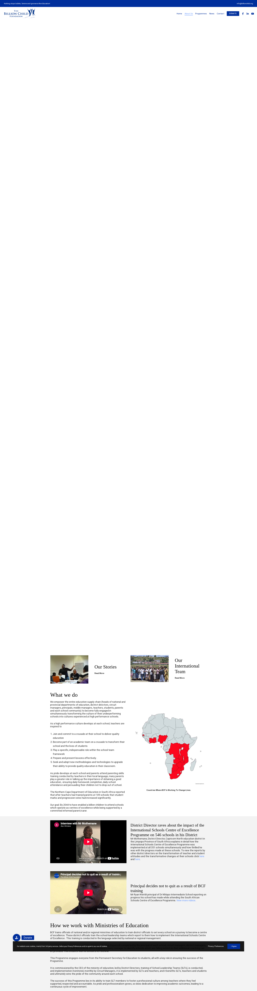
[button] (16, 937)
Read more (99, 673)
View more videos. (186, 900)
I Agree (234, 946)
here (201, 856)
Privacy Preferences (216, 946)
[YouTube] (251, 13)
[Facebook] (241, 13)
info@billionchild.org (245, 4)
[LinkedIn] (246, 13)
